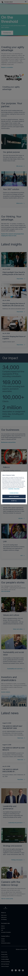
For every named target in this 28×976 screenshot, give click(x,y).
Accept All (14, 500)
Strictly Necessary (14, 496)
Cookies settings (14, 492)
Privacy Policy (16, 488)
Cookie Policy (10, 488)
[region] (14, 488)
